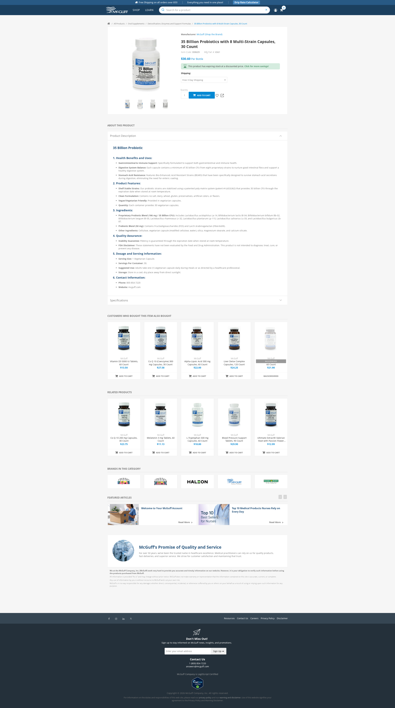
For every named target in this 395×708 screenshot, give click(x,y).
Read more (184, 522)
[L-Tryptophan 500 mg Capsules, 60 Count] (197, 415)
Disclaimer (282, 618)
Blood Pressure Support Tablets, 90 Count (234, 439)
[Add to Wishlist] (217, 95)
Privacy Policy (267, 618)
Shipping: (186, 73)
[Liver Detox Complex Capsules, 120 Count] (234, 338)
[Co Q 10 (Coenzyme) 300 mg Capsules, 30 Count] (160, 338)
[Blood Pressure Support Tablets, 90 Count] (234, 415)
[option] (127, 104)
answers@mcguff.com (197, 666)
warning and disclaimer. (230, 697)
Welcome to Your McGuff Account (161, 508)
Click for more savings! (256, 66)
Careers (254, 618)
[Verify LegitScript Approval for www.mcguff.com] (197, 688)
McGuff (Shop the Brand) (209, 34)
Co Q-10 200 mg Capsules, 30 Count (123, 439)
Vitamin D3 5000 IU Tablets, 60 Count (124, 363)
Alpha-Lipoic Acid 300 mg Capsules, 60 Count (197, 363)
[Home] (108, 23)
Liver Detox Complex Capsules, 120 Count (234, 363)
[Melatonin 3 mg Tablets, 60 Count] (160, 415)
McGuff (124, 358)
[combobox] (214, 10)
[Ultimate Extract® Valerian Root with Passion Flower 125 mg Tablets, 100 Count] (271, 415)
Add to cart (203, 95)
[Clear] (266, 10)
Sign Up (217, 651)
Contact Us (242, 618)
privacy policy (205, 697)
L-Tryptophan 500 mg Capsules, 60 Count (197, 439)
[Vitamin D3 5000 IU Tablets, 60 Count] (124, 338)
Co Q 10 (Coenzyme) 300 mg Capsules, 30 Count (160, 363)
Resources (229, 618)
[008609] (127, 104)
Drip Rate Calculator (246, 2)
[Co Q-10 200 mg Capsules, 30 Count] (124, 415)
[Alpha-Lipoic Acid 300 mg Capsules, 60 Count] (197, 338)
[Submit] (162, 10)
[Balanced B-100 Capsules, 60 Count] (271, 338)
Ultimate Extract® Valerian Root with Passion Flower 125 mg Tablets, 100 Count (271, 439)
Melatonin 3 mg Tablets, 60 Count (161, 439)
